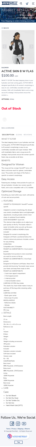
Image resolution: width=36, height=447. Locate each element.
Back (6, 28)
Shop (22, 15)
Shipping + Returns (24, 429)
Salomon (30, 15)
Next (31, 46)
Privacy (14, 429)
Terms (8, 429)
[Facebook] (12, 424)
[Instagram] (18, 424)
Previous (5, 46)
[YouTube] (24, 424)
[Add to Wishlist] (4, 119)
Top (18, 442)
